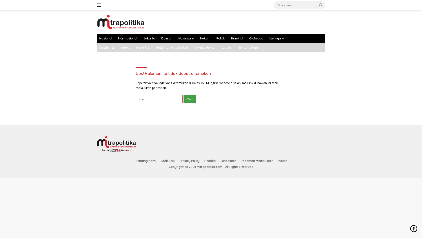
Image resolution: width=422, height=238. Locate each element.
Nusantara (186, 38)
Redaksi (226, 48)
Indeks (125, 48)
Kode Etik (143, 48)
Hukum (205, 38)
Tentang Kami (248, 48)
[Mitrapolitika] (121, 21)
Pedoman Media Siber (172, 48)
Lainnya (275, 38)
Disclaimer (107, 48)
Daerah (166, 38)
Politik (220, 38)
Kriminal (237, 38)
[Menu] (100, 5)
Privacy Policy (205, 48)
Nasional (105, 38)
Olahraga (256, 38)
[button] (320, 4)
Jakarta (149, 38)
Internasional (127, 38)
